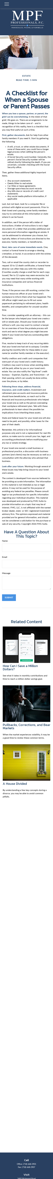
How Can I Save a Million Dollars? (20, 667)
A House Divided (15, 783)
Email (4, 557)
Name (5, 541)
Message (6, 573)
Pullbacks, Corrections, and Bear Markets (26, 726)
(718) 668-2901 (29, 1164)
